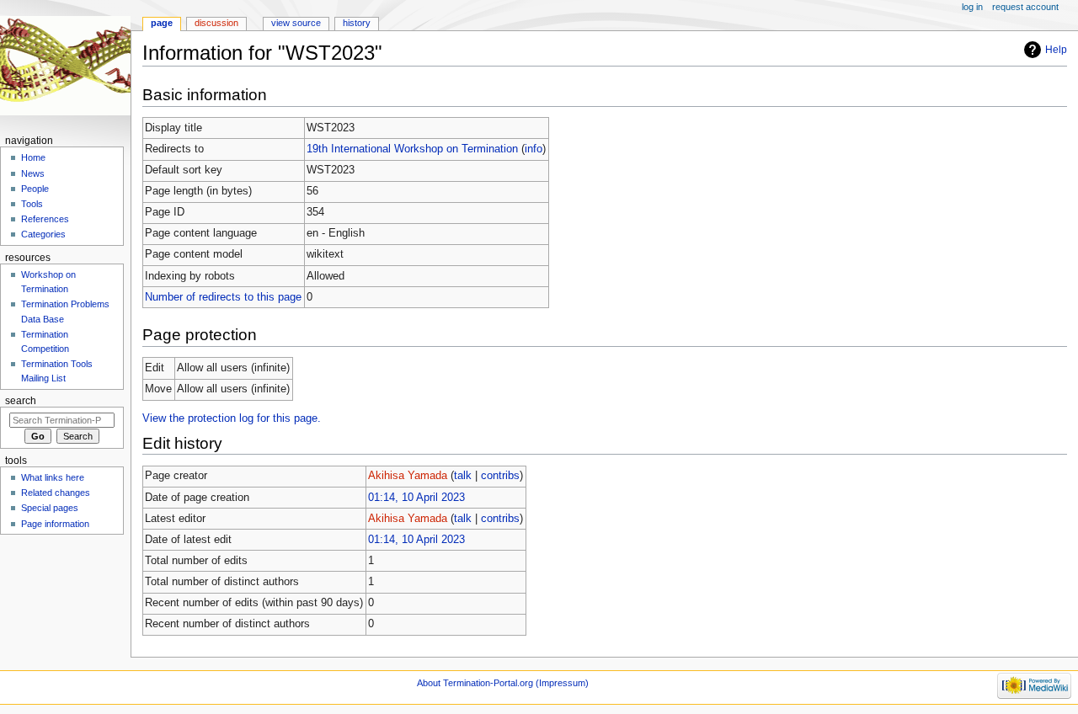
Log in (972, 7)
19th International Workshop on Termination (412, 149)
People (35, 189)
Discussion (216, 23)
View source (296, 23)
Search (20, 401)
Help (1056, 50)
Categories (43, 234)
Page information (55, 524)
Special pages (49, 508)
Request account (1025, 7)
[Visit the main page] (65, 65)
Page (162, 23)
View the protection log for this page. (231, 418)
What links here (52, 477)
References (45, 219)
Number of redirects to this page (223, 297)
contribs (500, 476)
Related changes (55, 493)
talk (463, 476)
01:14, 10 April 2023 (416, 498)
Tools (32, 204)
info (533, 149)
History (357, 23)
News (33, 173)
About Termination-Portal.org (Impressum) (503, 683)
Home (33, 157)
